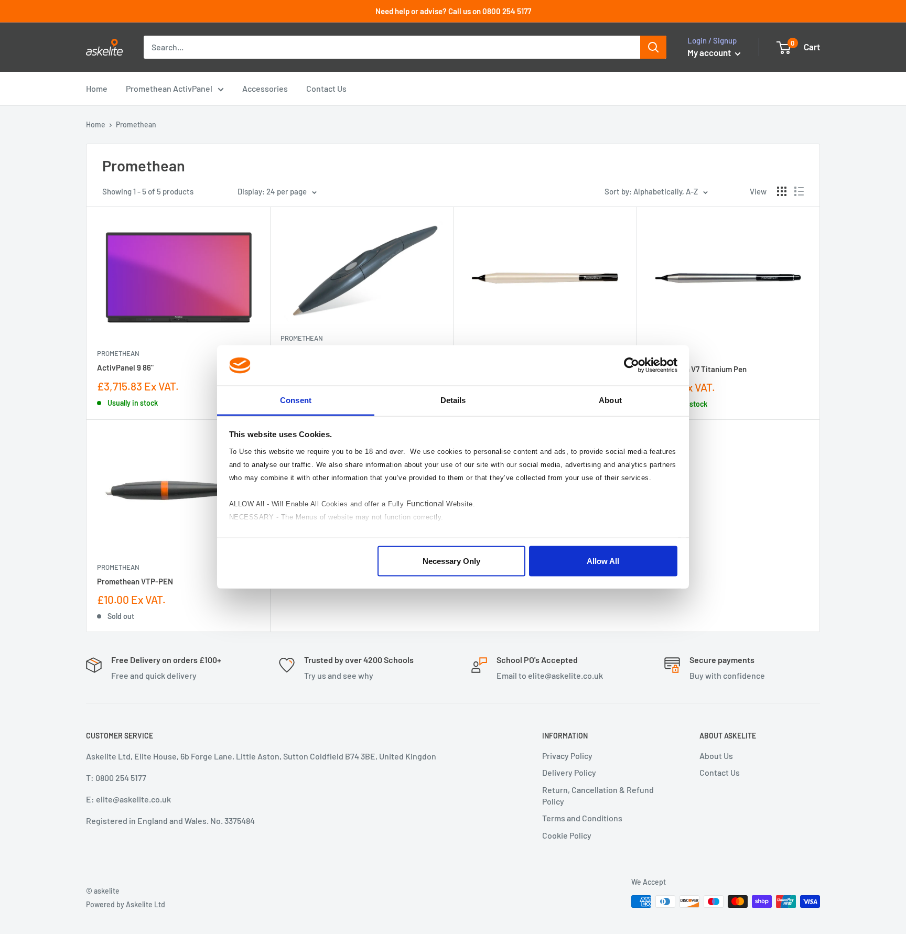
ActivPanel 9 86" (125, 367)
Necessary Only (451, 561)
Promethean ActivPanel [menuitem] (169, 88)
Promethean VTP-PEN (135, 581)
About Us (716, 756)
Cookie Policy (566, 835)
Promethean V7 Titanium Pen (697, 369)
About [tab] (610, 399)
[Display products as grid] (781, 191)
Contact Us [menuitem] (326, 88)
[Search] (653, 47)
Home (95, 124)
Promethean (118, 353)
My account (709, 52)
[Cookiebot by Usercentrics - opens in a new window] (631, 365)
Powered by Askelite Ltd (125, 904)
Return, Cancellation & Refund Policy (598, 795)
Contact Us (719, 772)
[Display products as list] (799, 191)
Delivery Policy (569, 772)
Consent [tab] (295, 399)
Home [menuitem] (96, 88)
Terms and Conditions (582, 818)
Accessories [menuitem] (265, 88)
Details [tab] (453, 399)
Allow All (603, 561)
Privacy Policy (567, 756)
